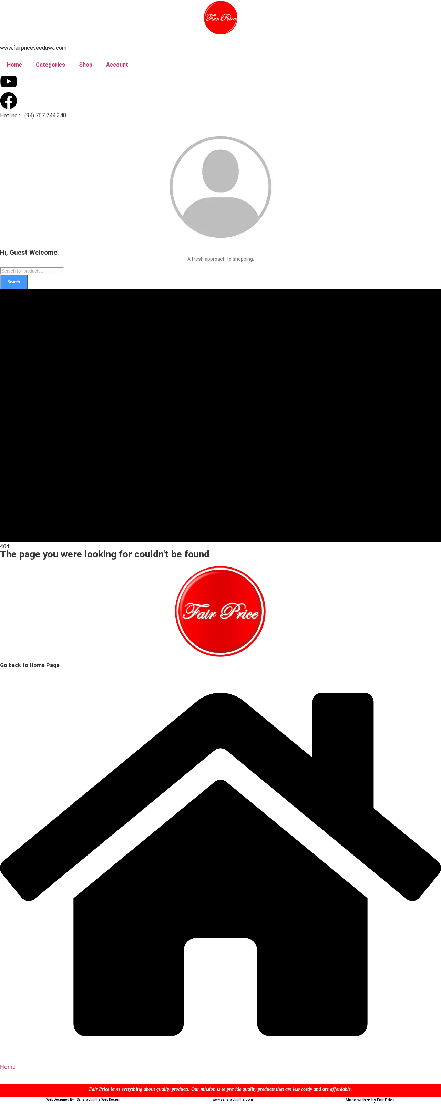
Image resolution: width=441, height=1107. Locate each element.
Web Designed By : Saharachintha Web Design (83, 1099)
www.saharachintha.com (233, 1099)
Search (14, 282)
